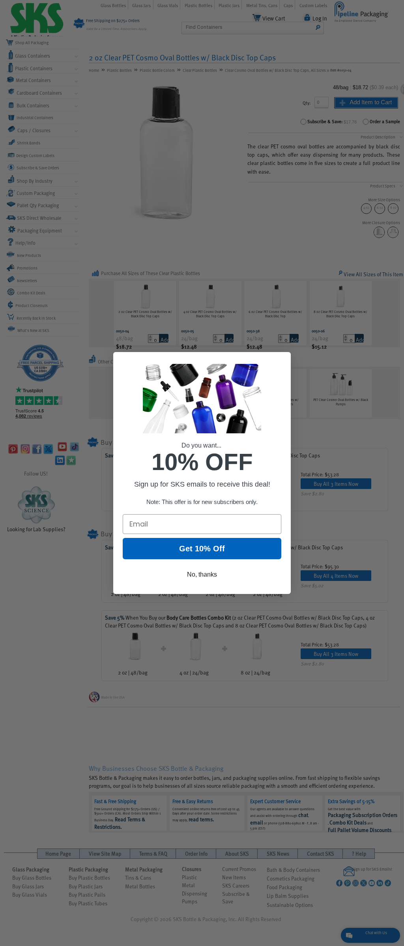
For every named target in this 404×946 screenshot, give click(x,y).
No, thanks (202, 574)
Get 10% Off (202, 548)
